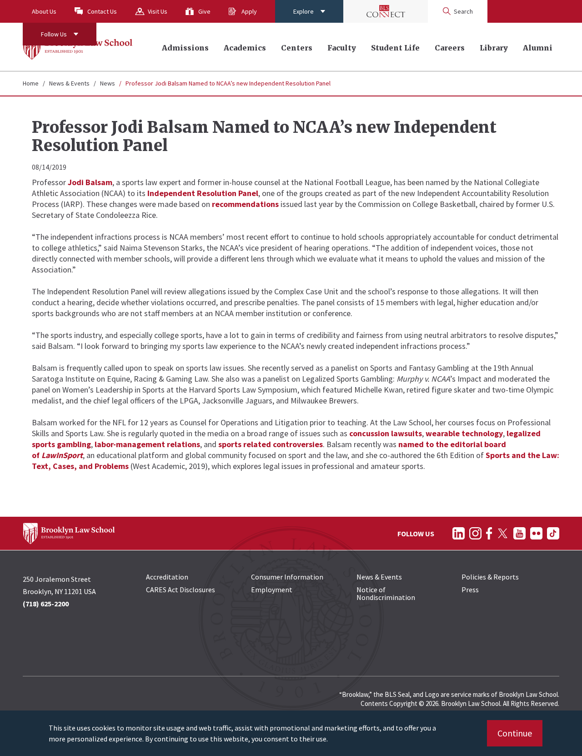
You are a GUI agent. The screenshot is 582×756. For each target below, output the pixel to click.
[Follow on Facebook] (489, 533)
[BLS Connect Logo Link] (385, 11)
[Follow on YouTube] (519, 533)
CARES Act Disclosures (180, 589)
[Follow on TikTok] (553, 533)
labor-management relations (147, 444)
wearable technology (464, 433)
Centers (296, 47)
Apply (249, 11)
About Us (44, 11)
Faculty (341, 47)
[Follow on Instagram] (475, 533)
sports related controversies (270, 444)
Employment (271, 589)
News (107, 83)
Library (494, 47)
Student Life (395, 47)
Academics (245, 47)
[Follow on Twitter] (503, 533)
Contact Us (102, 11)
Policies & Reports (490, 576)
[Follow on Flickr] (536, 533)
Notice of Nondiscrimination (385, 593)
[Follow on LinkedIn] (458, 533)
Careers (450, 47)
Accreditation (167, 576)
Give (204, 11)
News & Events (69, 83)
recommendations (245, 204)
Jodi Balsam (90, 182)
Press (470, 589)
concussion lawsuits (385, 433)
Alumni (537, 47)
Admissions (185, 47)
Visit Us (157, 11)
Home (31, 83)
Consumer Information (287, 576)
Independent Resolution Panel (202, 193)
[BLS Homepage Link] (78, 47)
